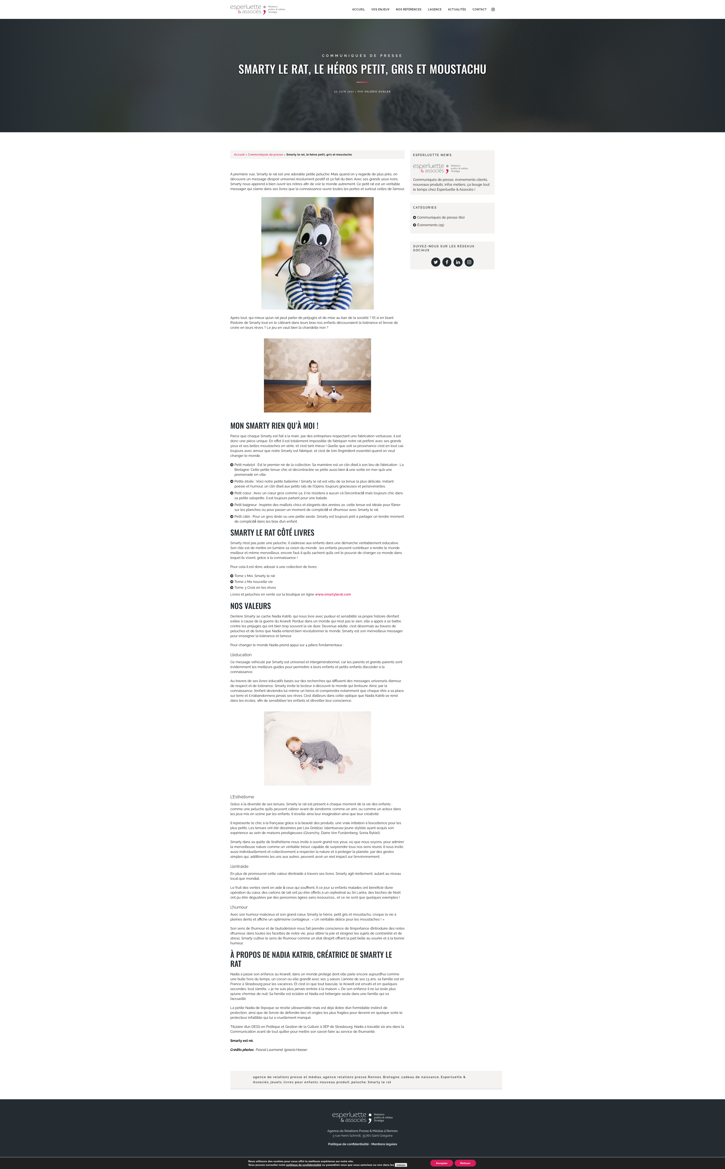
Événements (427, 225)
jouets (276, 1082)
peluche (358, 1082)
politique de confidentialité (303, 1164)
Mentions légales (384, 1144)
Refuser (465, 1163)
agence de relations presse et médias (287, 1077)
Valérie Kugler (378, 91)
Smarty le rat (379, 1082)
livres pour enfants (301, 1082)
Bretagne (391, 1077)
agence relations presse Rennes (352, 1077)
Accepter (441, 1163)
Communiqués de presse (362, 56)
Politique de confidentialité (348, 1144)
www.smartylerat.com (333, 594)
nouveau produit (335, 1082)
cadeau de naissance (420, 1077)
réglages (401, 1165)
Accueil (239, 154)
